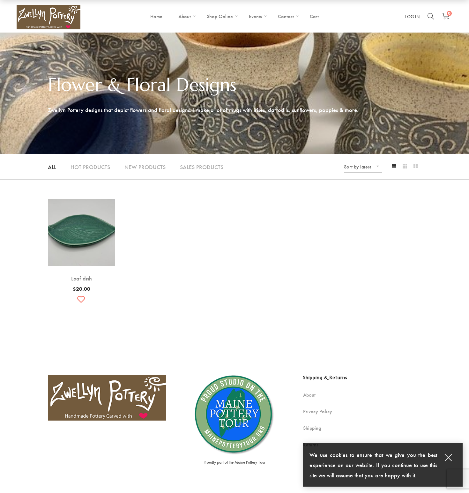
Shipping (312, 428)
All (52, 167)
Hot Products (90, 167)
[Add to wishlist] (81, 299)
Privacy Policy (317, 411)
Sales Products (201, 167)
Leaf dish (81, 278)
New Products (145, 167)
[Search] (431, 16)
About (309, 395)
